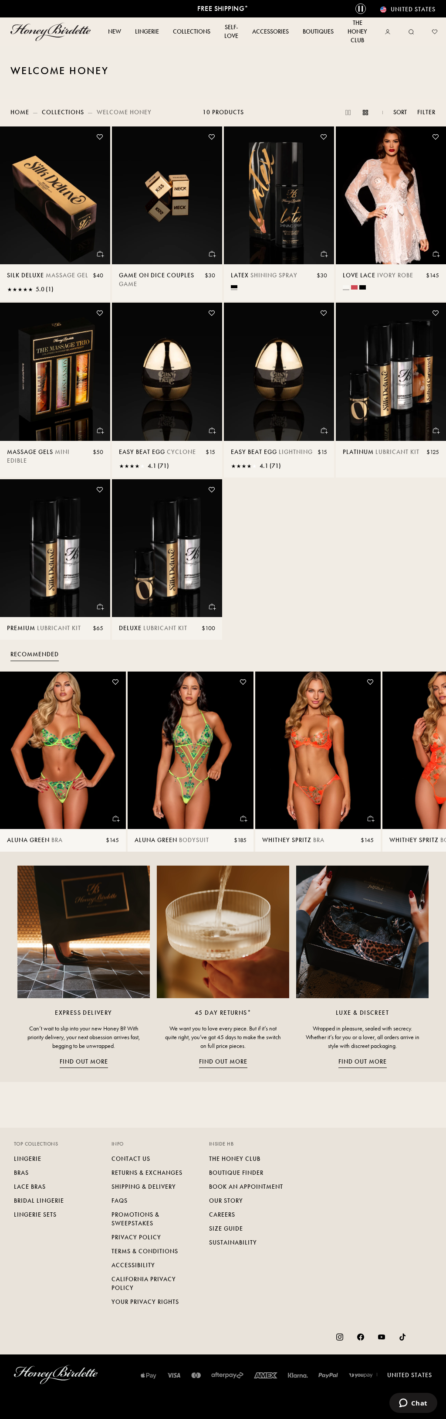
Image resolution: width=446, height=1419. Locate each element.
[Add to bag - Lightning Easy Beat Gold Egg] (324, 430)
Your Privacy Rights (145, 1302)
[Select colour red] (354, 287)
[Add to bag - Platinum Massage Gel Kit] (436, 430)
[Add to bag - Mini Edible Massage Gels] (100, 430)
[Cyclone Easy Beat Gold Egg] (167, 371)
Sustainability (233, 1242)
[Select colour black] (234, 286)
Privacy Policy (136, 1237)
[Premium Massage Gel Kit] (55, 548)
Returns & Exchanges (147, 1173)
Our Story (226, 1200)
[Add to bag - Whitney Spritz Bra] (370, 818)
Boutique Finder (236, 1173)
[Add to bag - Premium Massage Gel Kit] (100, 607)
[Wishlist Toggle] (99, 136)
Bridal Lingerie (39, 1200)
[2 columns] (348, 112)
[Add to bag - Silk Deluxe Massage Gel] (100, 254)
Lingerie (27, 1159)
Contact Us (131, 1159)
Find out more (84, 1061)
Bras (21, 1173)
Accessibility (133, 1265)
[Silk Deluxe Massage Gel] (55, 195)
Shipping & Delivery (144, 1186)
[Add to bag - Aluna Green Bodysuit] (243, 818)
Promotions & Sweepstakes (135, 1219)
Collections (63, 112)
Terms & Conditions (145, 1251)
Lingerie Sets (35, 1214)
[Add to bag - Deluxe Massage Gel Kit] (212, 607)
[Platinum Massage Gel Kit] (391, 371)
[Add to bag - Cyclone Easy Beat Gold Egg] (212, 430)
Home (19, 112)
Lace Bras (30, 1186)
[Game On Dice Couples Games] (167, 195)
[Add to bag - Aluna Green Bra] (115, 818)
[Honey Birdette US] (50, 32)
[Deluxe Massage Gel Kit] (167, 548)
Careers (222, 1214)
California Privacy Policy (144, 1284)
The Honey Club (234, 1159)
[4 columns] (365, 112)
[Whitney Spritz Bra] (318, 750)
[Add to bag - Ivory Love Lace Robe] (436, 254)
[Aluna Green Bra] (63, 750)
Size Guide (226, 1228)
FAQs (120, 1200)
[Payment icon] (360, 1375)
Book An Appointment (246, 1186)
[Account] (389, 32)
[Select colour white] (346, 286)
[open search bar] (411, 31)
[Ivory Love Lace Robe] (391, 195)
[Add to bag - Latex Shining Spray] (324, 254)
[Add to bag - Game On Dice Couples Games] (212, 254)
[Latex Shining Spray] (279, 195)
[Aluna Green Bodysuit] (190, 750)
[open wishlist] (434, 31)
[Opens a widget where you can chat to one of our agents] (413, 1404)
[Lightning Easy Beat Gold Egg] (279, 371)
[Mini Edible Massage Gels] (55, 371)
